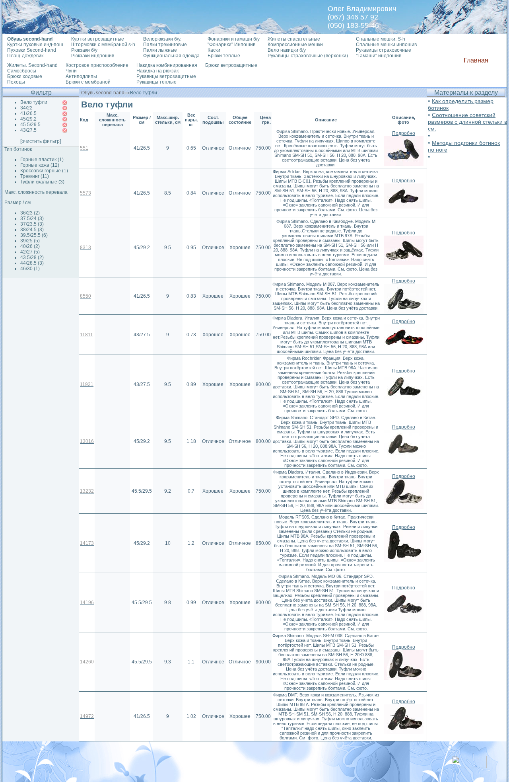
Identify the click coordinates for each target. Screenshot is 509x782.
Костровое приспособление (97, 65)
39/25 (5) (30, 241)
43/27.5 (28, 130)
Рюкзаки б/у (84, 50)
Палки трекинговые (165, 44)
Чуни (71, 71)
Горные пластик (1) (42, 159)
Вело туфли (33, 102)
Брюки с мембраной (88, 82)
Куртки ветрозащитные (97, 39)
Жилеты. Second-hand (32, 65)
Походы (16, 82)
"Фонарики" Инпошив (231, 44)
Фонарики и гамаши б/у (234, 39)
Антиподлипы (81, 76)
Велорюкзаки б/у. (162, 39)
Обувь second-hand (102, 93)
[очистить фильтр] (40, 141)
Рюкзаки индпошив (92, 56)
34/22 (26, 108)
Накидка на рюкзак (157, 71)
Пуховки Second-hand (31, 50)
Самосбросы (21, 71)
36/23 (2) (30, 213)
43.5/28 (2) (32, 257)
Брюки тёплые (224, 56)
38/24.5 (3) (32, 229)
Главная (476, 60)
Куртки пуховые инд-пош (35, 44)
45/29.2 (28, 119)
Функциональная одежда (171, 56)
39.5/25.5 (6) (34, 235)
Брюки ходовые (24, 76)
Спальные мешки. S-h (380, 39)
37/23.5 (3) (32, 224)
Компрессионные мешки (295, 44)
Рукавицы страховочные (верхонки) (308, 56)
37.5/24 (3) (32, 218)
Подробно (403, 133)
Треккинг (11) (34, 176)
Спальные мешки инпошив (386, 44)
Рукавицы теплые (156, 82)
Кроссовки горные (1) (44, 171)
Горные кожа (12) (39, 165)
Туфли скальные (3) (42, 182)
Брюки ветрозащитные (231, 65)
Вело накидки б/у (287, 50)
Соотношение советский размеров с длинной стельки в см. (467, 122)
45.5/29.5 (30, 124)
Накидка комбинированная (166, 65)
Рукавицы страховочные (383, 50)
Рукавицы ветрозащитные (166, 76)
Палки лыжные (160, 50)
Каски (214, 50)
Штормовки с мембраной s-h (103, 44)
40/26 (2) (30, 246)
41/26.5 (28, 113)
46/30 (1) (30, 268)
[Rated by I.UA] (469, 765)
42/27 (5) (30, 252)
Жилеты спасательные (294, 39)
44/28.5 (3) (32, 263)
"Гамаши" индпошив (378, 56)
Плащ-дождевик (25, 56)
